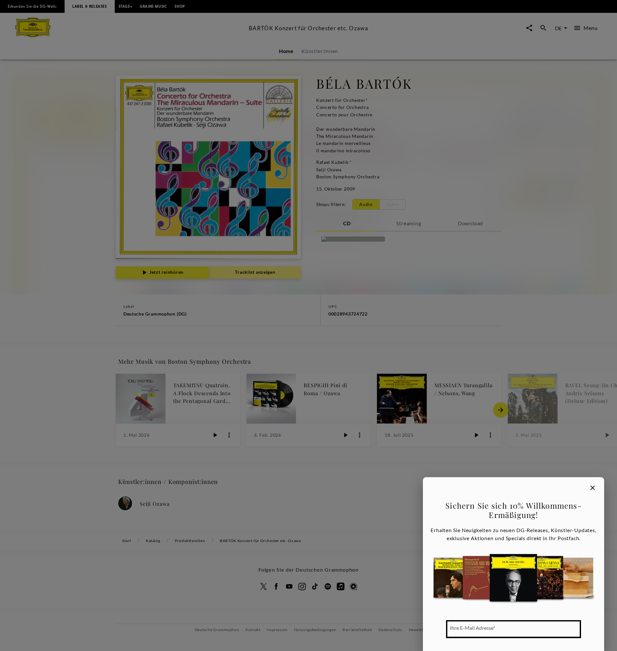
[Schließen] (592, 487)
